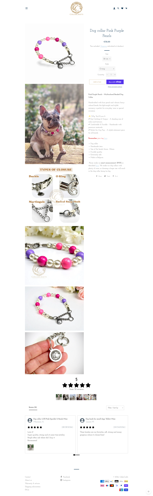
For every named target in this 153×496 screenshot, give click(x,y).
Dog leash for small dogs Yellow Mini (100, 419)
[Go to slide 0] (74, 455)
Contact (27, 477)
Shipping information (32, 487)
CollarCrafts (124, 477)
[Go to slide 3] (79, 455)
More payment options (115, 87)
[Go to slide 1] (75, 455)
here (105, 138)
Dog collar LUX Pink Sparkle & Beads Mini (50, 419)
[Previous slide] (27, 437)
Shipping (103, 46)
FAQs (27, 490)
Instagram (66, 480)
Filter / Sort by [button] (113, 408)
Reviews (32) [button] (33, 407)
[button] (59, 397)
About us (28, 480)
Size (106, 54)
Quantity (101, 75)
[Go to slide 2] (77, 455)
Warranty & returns (32, 483)
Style (107, 64)
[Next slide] (125, 437)
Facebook (66, 477)
